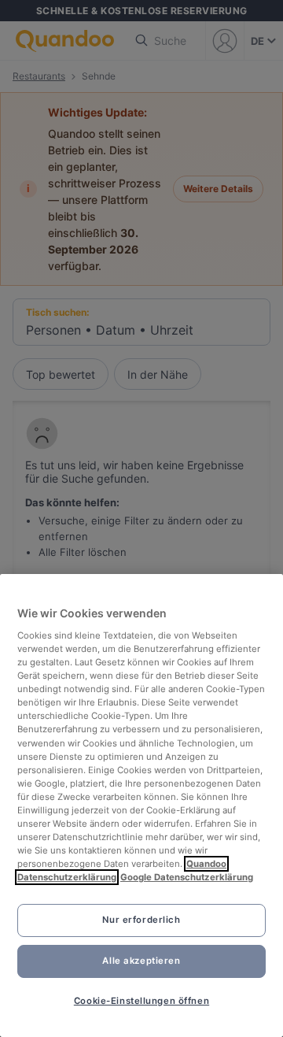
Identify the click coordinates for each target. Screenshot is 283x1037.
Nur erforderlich (141, 919)
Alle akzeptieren (141, 960)
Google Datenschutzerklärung (186, 877)
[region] (141, 805)
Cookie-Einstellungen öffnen (141, 1000)
